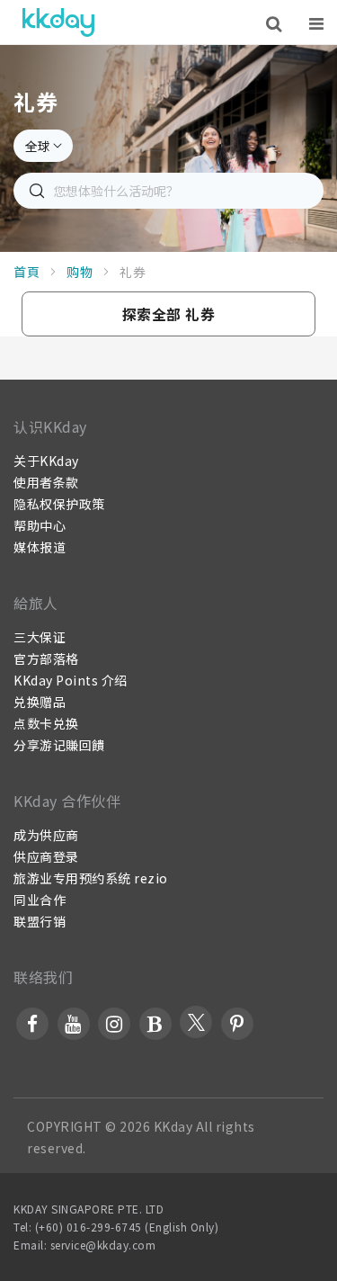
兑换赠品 (39, 702)
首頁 (26, 272)
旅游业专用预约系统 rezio (90, 878)
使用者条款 (46, 482)
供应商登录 (46, 856)
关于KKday (46, 461)
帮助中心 (39, 525)
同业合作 (39, 900)
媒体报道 (39, 547)
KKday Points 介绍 (70, 680)
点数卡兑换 (46, 723)
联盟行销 (39, 921)
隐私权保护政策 (59, 504)
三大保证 (39, 637)
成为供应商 (46, 835)
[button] (168, 313)
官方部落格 (46, 658)
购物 (80, 272)
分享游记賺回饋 (59, 745)
